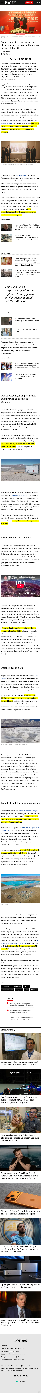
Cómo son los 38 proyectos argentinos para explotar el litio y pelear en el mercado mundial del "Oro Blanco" (20, 293)
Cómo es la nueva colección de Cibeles (26, 330)
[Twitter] (15, 59)
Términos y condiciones (14, 1368)
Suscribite (29, 2)
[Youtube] (24, 1375)
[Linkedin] (30, 59)
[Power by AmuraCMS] (20, 1381)
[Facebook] (19, 59)
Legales (25, 1368)
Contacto (18, 1366)
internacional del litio (18, 495)
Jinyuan (19, 990)
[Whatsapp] (11, 59)
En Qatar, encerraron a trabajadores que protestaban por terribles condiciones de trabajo (27, 238)
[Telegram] (26, 59)
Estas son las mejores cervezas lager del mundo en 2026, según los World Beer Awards (21, 1018)
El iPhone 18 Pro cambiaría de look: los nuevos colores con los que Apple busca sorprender (20, 1212)
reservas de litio (20, 175)
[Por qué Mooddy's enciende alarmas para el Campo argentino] (6, 321)
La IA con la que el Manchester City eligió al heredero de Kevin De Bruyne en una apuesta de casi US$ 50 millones (20, 1249)
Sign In (38, 2)
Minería (34, 990)
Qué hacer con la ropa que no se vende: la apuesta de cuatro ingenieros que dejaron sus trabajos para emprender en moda (21, 1004)
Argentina (6, 987)
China (26, 987)
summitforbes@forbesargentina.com (15, 1354)
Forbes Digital (5, 51)
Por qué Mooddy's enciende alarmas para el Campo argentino (27, 320)
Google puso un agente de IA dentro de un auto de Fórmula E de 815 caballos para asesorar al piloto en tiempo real (19, 1099)
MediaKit (3, 1366)
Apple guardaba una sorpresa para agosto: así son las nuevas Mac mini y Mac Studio (20, 1286)
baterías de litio (6, 123)
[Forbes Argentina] (10, 2)
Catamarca (17, 987)
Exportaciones (7, 990)
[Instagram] (21, 1375)
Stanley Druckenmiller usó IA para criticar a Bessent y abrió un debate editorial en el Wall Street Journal (20, 1322)
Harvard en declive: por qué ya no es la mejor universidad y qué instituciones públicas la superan (27, 366)
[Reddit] (22, 59)
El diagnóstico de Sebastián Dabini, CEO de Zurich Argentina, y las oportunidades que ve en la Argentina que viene (21, 1011)
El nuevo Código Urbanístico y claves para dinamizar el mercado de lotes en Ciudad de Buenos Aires (27, 274)
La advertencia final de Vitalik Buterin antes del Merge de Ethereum (26, 376)
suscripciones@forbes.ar (15, 1357)
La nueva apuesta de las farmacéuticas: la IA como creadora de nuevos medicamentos (19, 1063)
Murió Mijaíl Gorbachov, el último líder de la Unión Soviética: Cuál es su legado (27, 227)
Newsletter (11, 1366)
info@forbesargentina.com (13, 1351)
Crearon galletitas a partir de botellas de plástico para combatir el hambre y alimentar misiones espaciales (20, 1137)
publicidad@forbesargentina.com (15, 1348)
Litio (26, 990)
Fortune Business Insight (28, 810)
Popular (10, 998)
